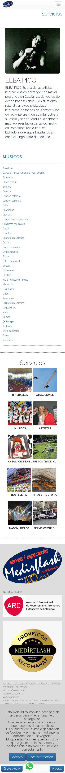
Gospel (6, 265)
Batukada (8, 177)
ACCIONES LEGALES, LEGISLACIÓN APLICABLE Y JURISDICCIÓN (32, 684)
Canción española (12, 200)
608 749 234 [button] (13, 768)
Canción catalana (12, 196)
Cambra (7, 191)
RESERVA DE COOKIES (13, 694)
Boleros (7, 186)
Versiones (8, 340)
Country (7, 233)
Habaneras (8, 270)
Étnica (6, 256)
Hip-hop (7, 275)
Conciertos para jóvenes (15, 219)
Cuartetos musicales (13, 237)
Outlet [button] (58, 768)
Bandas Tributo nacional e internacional (24, 172)
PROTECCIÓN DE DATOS (14, 690)
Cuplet (6, 242)
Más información (41, 757)
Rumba (6, 317)
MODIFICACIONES (11, 697)
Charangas (8, 210)
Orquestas (8, 289)
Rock (5, 312)
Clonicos (7, 214)
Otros (5, 293)
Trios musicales (11, 330)
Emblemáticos (10, 251)
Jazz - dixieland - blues (15, 279)
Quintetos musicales (13, 303)
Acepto (17, 757)
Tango (9, 321)
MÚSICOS (12, 156)
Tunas (6, 335)
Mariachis (8, 284)
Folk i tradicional (11, 261)
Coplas (6, 228)
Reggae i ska (9, 307)
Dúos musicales (11, 247)
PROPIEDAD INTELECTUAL (15, 687)
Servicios (51, 14)
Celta (5, 205)
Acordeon (8, 168)
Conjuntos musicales (14, 224)
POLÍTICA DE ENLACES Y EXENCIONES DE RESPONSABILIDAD (31, 700)
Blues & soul (9, 182)
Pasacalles (8, 298)
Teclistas (7, 326)
